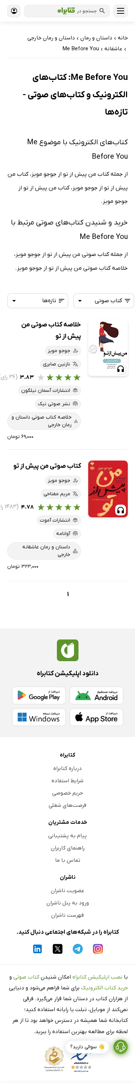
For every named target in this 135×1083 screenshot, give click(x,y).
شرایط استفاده (67, 780)
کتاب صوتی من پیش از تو (47, 466)
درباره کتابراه (67, 768)
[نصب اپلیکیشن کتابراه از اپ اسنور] (96, 717)
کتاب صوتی (26, 977)
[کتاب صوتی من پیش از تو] (108, 489)
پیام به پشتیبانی (67, 835)
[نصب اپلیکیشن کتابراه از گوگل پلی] (39, 695)
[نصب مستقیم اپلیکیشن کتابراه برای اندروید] (96, 695)
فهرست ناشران (67, 915)
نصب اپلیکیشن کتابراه (97, 977)
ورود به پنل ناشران (67, 903)
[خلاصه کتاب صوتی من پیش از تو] (108, 347)
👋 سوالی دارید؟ (87, 1047)
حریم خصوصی (67, 793)
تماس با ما (67, 860)
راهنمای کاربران (68, 848)
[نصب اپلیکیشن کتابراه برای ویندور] (39, 717)
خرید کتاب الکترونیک (104, 988)
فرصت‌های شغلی (67, 805)
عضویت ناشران (67, 890)
